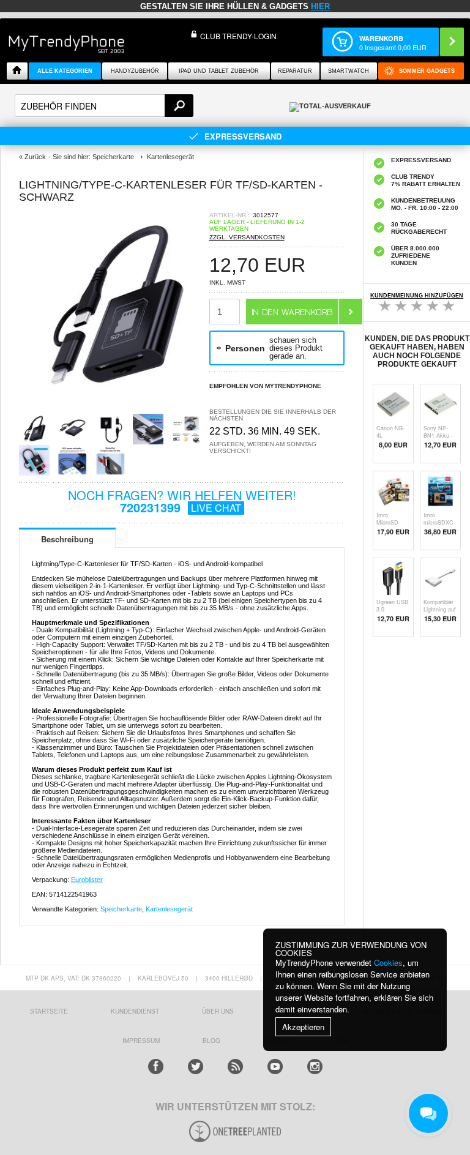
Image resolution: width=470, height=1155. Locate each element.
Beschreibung (67, 539)
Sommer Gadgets (427, 71)
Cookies (388, 962)
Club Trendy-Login (238, 36)
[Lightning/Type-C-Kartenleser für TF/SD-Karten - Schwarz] (114, 398)
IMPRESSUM (141, 1040)
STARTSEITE (49, 1011)
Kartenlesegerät (169, 909)
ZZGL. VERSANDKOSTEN (247, 237)
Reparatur (295, 71)
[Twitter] (195, 1066)
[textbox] (104, 105)
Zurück (35, 156)
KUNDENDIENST (135, 1011)
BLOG (211, 1040)
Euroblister (87, 879)
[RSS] (235, 1066)
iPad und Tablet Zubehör (219, 71)
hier (320, 6)
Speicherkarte (121, 909)
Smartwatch (348, 71)
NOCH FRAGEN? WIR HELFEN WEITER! (182, 501)
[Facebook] (155, 1066)
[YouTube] (275, 1066)
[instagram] (315, 1066)
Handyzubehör (135, 71)
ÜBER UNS (218, 1011)
